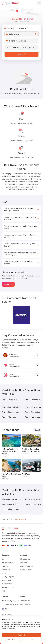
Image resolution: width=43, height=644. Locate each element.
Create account (26, 570)
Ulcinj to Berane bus (10, 509)
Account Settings (26, 566)
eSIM (3, 559)
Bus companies (7, 562)
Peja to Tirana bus (9, 400)
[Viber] (3, 608)
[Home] (10, 3)
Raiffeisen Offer (7, 584)
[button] (21, 209)
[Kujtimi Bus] (21, 315)
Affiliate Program (8, 587)
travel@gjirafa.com (12, 601)
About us (5, 566)
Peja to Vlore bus (9, 417)
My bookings (25, 559)
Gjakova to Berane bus (11, 499)
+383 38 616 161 (11, 605)
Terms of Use (25, 601)
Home (4, 519)
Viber (7, 609)
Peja (10, 519)
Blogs (4, 573)
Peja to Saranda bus (10, 412)
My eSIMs (23, 562)
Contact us (8, 284)
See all (37, 430)
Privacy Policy (25, 604)
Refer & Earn (6, 580)
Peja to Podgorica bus (11, 407)
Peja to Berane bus (9, 504)
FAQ (3, 591)
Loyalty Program (8, 577)
